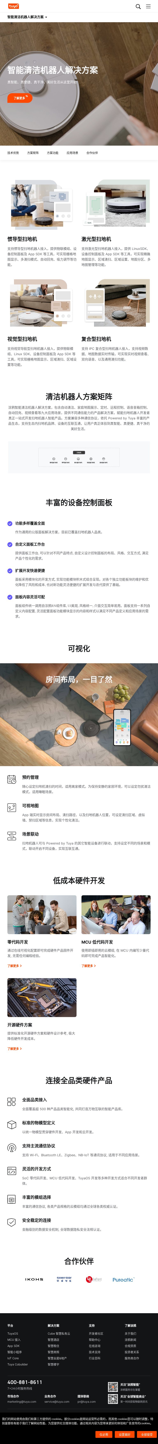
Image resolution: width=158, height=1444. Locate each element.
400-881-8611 (24, 1382)
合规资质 (130, 1346)
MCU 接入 (14, 1339)
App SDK (13, 1346)
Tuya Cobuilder (17, 1364)
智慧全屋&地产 (57, 1358)
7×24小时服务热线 (19, 1388)
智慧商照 (53, 1352)
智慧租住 (53, 1346)
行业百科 (94, 1358)
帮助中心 (94, 1339)
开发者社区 (96, 1333)
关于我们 (130, 1333)
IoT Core (13, 1358)
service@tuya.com (56, 1401)
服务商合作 (132, 1358)
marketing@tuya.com (21, 1401)
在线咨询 (94, 1346)
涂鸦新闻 (130, 1339)
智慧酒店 (53, 1339)
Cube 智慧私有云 (59, 1333)
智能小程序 (14, 1352)
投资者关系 (132, 1352)
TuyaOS (12, 1333)
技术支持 (94, 1352)
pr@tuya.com (87, 1401)
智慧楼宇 (53, 1364)
